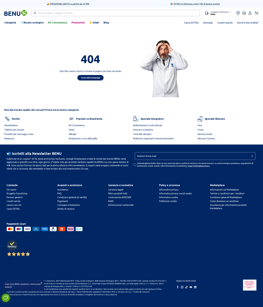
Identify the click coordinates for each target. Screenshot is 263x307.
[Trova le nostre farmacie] (238, 13)
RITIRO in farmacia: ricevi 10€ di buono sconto (197, 4)
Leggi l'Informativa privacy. (199, 166)
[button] (217, 13)
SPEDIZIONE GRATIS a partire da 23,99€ (69, 4)
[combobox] (115, 13)
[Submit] (35, 13)
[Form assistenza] (244, 13)
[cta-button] (253, 156)
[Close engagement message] (41, 282)
